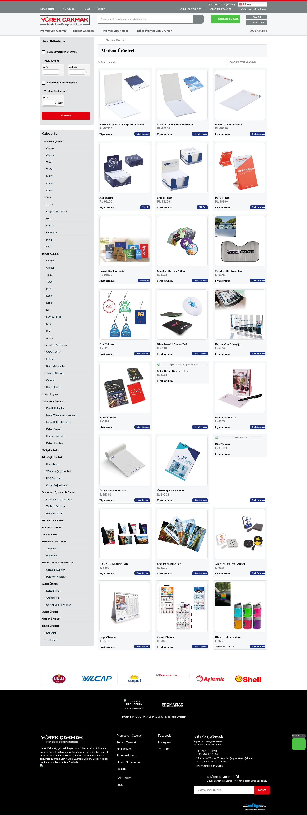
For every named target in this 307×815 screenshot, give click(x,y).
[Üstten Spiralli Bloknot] (182, 461)
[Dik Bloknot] (240, 168)
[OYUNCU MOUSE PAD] (124, 534)
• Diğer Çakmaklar (53, 365)
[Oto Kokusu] (124, 314)
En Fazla (73, 67)
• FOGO (48, 225)
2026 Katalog (258, 30)
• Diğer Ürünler (51, 387)
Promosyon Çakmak (53, 30)
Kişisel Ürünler (50, 583)
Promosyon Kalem (116, 30)
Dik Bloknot (222, 197)
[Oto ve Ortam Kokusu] (240, 607)
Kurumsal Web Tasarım (254, 809)
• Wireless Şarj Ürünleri (56, 471)
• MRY (47, 176)
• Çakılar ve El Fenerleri (56, 604)
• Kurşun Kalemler (53, 436)
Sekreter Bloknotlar (52, 520)
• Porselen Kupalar (54, 576)
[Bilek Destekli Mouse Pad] (182, 314)
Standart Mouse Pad (169, 563)
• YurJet (47, 169)
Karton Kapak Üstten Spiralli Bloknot (121, 124)
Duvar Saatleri (50, 534)
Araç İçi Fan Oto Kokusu (230, 563)
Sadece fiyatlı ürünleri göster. (62, 52)
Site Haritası (124, 778)
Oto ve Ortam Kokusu (228, 637)
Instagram (164, 742)
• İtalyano (48, 359)
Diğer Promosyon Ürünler (154, 30)
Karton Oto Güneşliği (228, 344)
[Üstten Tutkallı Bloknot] (240, 95)
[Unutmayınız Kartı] (240, 388)
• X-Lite (47, 204)
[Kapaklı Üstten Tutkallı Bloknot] (182, 95)
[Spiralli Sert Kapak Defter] (182, 365)
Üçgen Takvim (108, 637)
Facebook (164, 735)
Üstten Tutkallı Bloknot (228, 124)
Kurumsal (69, 8)
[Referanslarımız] (59, 679)
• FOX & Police (51, 316)
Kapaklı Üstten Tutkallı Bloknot (175, 124)
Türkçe (246, 4)
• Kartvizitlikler (51, 590)
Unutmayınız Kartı (226, 417)
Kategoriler (47, 8)
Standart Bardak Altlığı (171, 271)
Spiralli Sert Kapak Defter (172, 371)
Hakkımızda (124, 748)
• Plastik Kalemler (53, 408)
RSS (120, 784)
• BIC (46, 330)
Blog (87, 8)
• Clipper (48, 155)
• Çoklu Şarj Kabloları (55, 485)
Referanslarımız (127, 755)
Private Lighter (50, 394)
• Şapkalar (49, 632)
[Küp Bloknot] (124, 168)
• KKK (46, 246)
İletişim (100, 8)
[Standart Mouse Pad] (182, 534)
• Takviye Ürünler (53, 373)
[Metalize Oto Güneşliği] (240, 241)
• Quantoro (49, 232)
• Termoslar (49, 548)
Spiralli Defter (107, 417)
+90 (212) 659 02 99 (190, 9)
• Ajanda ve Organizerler (57, 499)
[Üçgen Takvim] (124, 607)
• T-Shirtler (49, 640)
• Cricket (48, 148)
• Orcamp (48, 380)
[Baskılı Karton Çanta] (124, 241)
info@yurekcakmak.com (253, 9)
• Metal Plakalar (52, 513)
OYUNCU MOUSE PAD (113, 563)
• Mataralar (49, 555)
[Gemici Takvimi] (182, 607)
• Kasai (47, 183)
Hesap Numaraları (128, 762)
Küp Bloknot (106, 197)
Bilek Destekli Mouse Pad (172, 344)
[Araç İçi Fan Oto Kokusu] (240, 534)
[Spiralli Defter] (124, 388)
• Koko (47, 190)
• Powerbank (50, 464)
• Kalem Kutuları (52, 443)
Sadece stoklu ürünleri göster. (62, 82)
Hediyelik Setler (50, 450)
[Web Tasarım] (254, 805)
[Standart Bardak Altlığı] (182, 241)
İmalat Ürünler (50, 611)
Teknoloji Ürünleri (52, 457)
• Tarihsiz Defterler (53, 506)
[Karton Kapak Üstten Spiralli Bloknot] (124, 95)
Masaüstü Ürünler (51, 527)
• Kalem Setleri (51, 429)
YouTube (163, 748)
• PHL (46, 218)
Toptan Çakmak (84, 30)
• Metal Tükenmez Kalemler (59, 415)
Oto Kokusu (106, 344)
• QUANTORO (51, 351)
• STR (46, 197)
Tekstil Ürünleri (50, 626)
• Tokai (47, 162)
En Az (45, 67)
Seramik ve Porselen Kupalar (57, 562)
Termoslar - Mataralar (54, 541)
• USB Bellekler (51, 478)
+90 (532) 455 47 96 (220, 9)
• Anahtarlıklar (51, 597)
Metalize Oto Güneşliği (228, 271)
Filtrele (66, 115)
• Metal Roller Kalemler (56, 422)
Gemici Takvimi (166, 637)
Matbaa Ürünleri (51, 619)
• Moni (47, 239)
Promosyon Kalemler (53, 401)
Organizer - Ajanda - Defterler (58, 492)
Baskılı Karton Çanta (112, 271)
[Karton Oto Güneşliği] (240, 314)
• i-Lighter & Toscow (54, 211)
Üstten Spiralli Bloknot (170, 490)
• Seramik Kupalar (53, 569)
